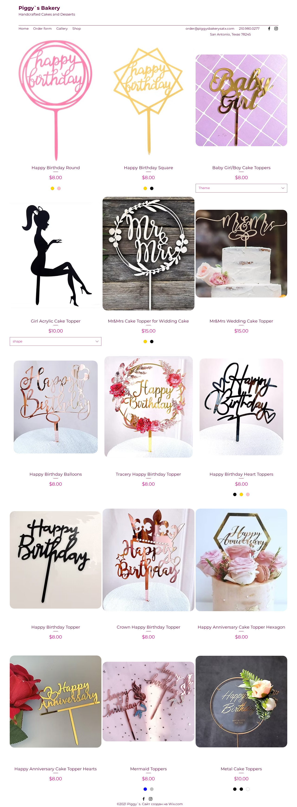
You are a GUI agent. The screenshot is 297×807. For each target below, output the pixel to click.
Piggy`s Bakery (39, 8)
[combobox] (241, 188)
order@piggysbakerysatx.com (210, 28)
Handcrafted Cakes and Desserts (47, 14)
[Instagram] (276, 28)
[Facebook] (269, 28)
